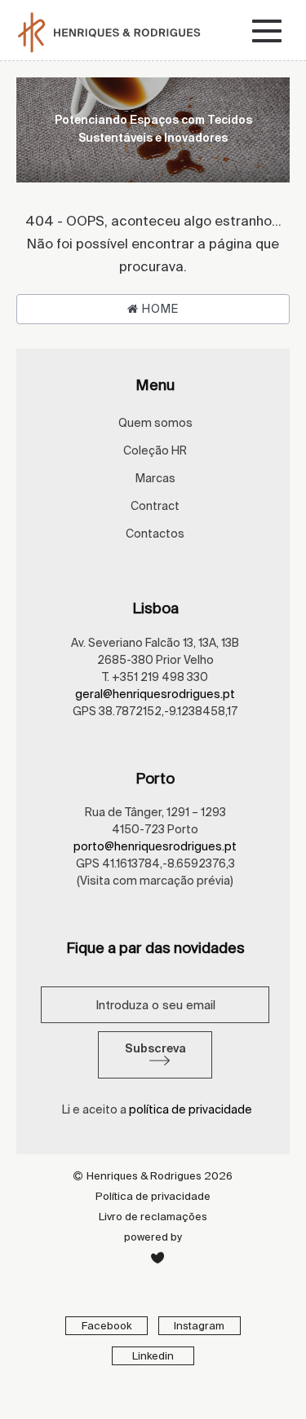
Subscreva (155, 1048)
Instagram (199, 1326)
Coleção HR (155, 450)
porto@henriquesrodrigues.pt (155, 846)
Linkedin (153, 1356)
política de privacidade (190, 1109)
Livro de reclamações (153, 1216)
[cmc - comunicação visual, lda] (157, 1257)
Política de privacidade (153, 1196)
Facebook (106, 1326)
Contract (155, 505)
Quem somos (155, 422)
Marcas (155, 478)
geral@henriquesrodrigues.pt (155, 694)
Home (159, 308)
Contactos (155, 533)
